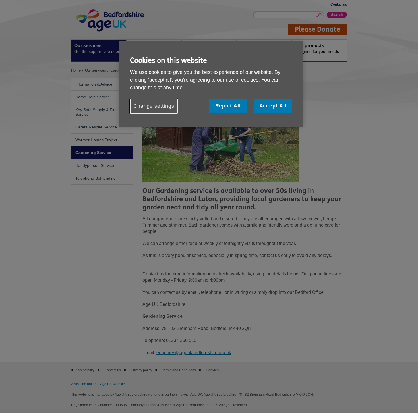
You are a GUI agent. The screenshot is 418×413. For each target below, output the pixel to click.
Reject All (228, 106)
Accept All (273, 106)
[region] (211, 84)
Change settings (153, 106)
